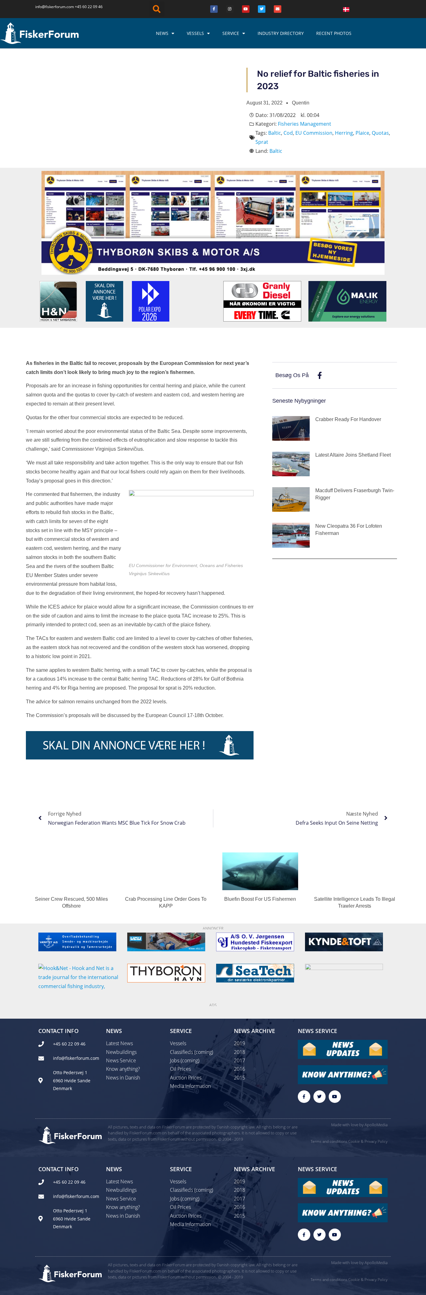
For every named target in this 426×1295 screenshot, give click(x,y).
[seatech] (255, 972)
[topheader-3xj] (213, 222)
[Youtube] (245, 9)
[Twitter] (261, 9)
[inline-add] (140, 744)
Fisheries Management (304, 123)
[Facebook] (214, 9)
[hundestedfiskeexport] (255, 941)
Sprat (261, 141)
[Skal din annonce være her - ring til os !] (104, 300)
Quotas (380, 132)
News (162, 33)
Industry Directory (281, 33)
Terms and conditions (329, 1141)
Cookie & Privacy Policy (368, 1141)
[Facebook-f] (304, 1096)
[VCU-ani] (166, 941)
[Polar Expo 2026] (150, 300)
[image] (344, 972)
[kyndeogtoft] (344, 941)
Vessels (195, 33)
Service (230, 33)
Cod (288, 132)
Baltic (274, 132)
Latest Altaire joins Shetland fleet (353, 455)
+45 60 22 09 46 (89, 6)
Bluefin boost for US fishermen (260, 899)
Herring (344, 132)
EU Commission (313, 132)
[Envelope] (277, 9)
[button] (156, 9)
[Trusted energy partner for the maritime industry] (347, 300)
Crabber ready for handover (348, 419)
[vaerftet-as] (77, 941)
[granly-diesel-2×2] (262, 300)
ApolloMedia (376, 1125)
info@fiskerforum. (50, 6)
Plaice (362, 132)
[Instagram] (230, 9)
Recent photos (333, 33)
